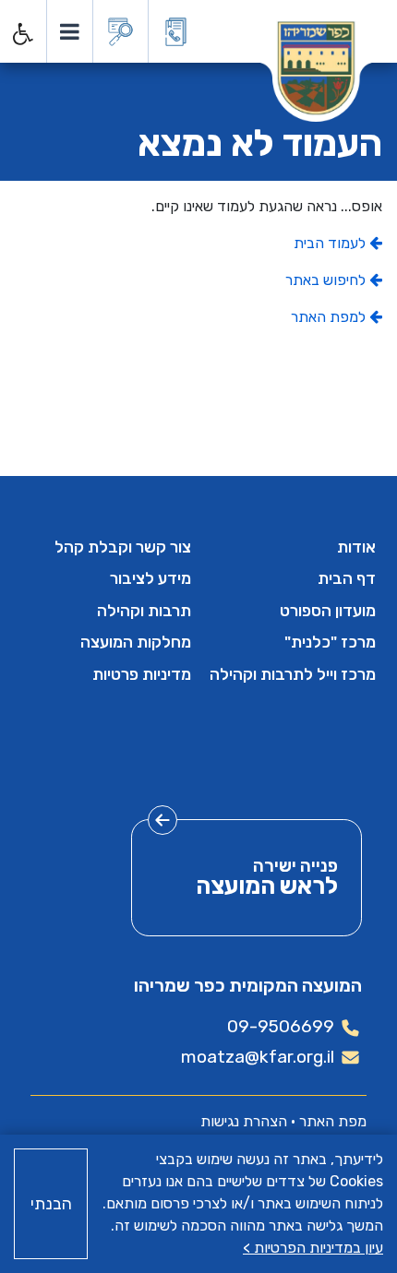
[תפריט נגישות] (21, 34)
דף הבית (347, 578)
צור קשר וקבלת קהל (122, 547)
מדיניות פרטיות (141, 674)
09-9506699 (280, 1026)
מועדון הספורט (328, 610)
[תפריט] (68, 31)
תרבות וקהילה (144, 610)
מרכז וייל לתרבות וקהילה (293, 674)
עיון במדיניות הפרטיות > (313, 1247)
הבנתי (51, 1204)
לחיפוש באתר (327, 280)
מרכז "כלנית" (330, 642)
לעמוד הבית (331, 243)
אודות (356, 547)
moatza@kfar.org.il (257, 1056)
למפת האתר (330, 317)
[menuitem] (291, 547)
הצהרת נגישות (243, 1121)
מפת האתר (333, 1121)
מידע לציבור (150, 578)
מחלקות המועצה (135, 642)
